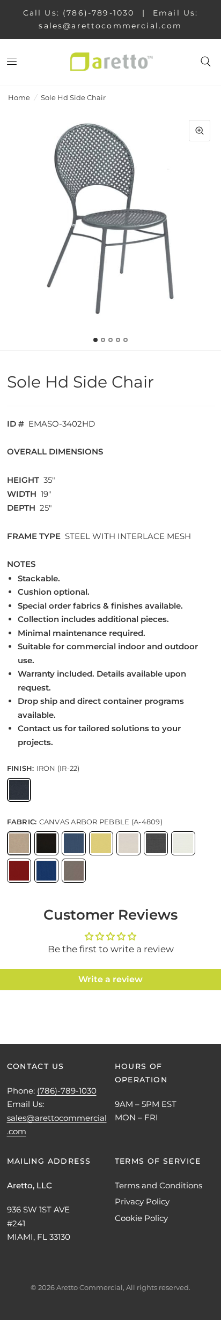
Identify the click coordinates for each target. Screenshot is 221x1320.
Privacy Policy (142, 1201)
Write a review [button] (110, 979)
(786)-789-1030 (67, 1091)
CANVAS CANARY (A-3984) (101, 843)
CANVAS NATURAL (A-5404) (183, 843)
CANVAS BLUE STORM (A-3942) (74, 843)
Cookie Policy (141, 1218)
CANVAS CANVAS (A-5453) (128, 843)
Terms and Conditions (158, 1185)
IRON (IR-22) (19, 790)
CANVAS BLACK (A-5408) (46, 843)
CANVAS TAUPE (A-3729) (74, 871)
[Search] (206, 61)
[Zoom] (199, 130)
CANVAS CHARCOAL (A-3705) (156, 843)
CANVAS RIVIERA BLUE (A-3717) (46, 871)
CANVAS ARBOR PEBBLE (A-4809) (19, 843)
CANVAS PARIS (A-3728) (19, 871)
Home (19, 97)
